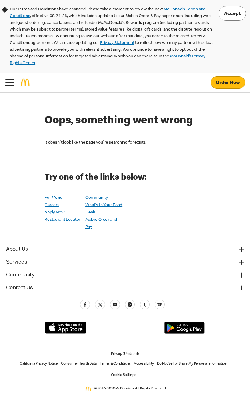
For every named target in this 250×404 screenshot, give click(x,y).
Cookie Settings (123, 375)
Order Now (228, 83)
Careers (52, 205)
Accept (232, 14)
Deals (90, 212)
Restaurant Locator (62, 220)
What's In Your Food (103, 205)
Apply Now (55, 212)
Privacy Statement (117, 43)
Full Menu (53, 198)
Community (96, 198)
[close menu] (9, 82)
